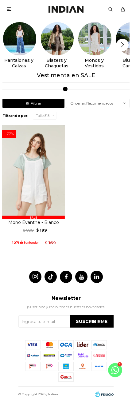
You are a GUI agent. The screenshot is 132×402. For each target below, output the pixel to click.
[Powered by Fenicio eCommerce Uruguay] (104, 394)
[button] (110, 9)
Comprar (34, 212)
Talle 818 (42, 115)
